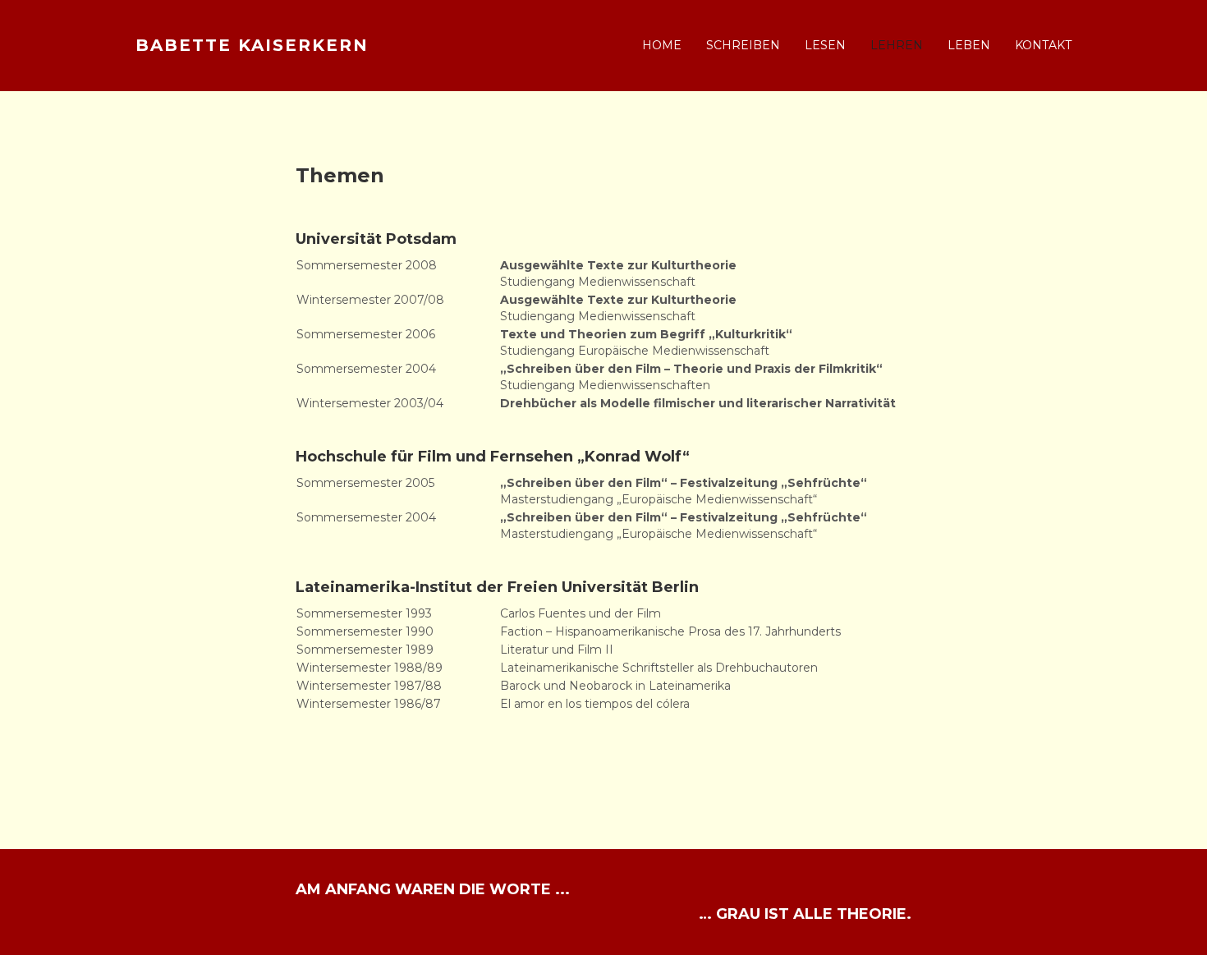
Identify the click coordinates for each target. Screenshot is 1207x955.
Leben (969, 45)
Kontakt (1043, 45)
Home (662, 45)
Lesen (825, 45)
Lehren (896, 45)
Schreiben (743, 45)
